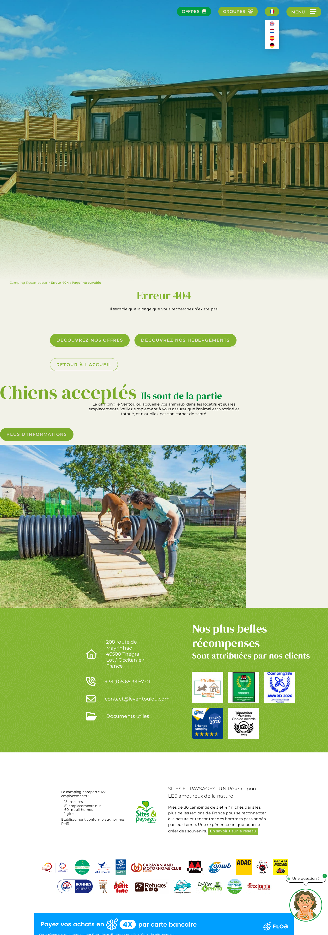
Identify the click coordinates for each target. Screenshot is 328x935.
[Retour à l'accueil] (21, 24)
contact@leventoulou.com (137, 699)
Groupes (234, 11)
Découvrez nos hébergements (185, 340)
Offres (191, 11)
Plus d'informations (36, 434)
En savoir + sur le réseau (233, 831)
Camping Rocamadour (28, 282)
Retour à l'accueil (83, 364)
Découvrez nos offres (89, 340)
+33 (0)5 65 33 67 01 (127, 681)
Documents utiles (127, 716)
